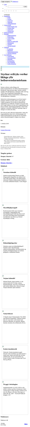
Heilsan (9, 40)
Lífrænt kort (10, 31)
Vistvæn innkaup (11, 53)
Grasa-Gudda (10, 38)
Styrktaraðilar (10, 61)
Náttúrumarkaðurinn (12, 52)
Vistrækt (9, 44)
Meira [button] (26, 424)
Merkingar (10, 50)
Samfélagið (7, 16)
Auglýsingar (10, 56)
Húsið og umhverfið (12, 41)
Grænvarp (10, 20)
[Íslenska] (6, 11)
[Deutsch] (11, 11)
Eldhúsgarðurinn (11, 35)
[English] (9, 11)
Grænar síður (10, 28)
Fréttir (8, 17)
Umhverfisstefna (11, 64)
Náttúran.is (15, 1)
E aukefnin (10, 49)
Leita (5, 4)
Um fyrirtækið (11, 62)
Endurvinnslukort (8, 32)
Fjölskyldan (10, 37)
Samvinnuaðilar (11, 58)
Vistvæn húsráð (11, 46)
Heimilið (6, 34)
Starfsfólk (9, 59)
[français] (16, 11)
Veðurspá (9, 22)
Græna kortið (7, 25)
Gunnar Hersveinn (5, 130)
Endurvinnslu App (12, 26)
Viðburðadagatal (11, 23)
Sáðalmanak (10, 43)
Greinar (9, 19)
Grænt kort (10, 29)
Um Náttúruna (8, 55)
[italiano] (14, 11)
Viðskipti (6, 47)
